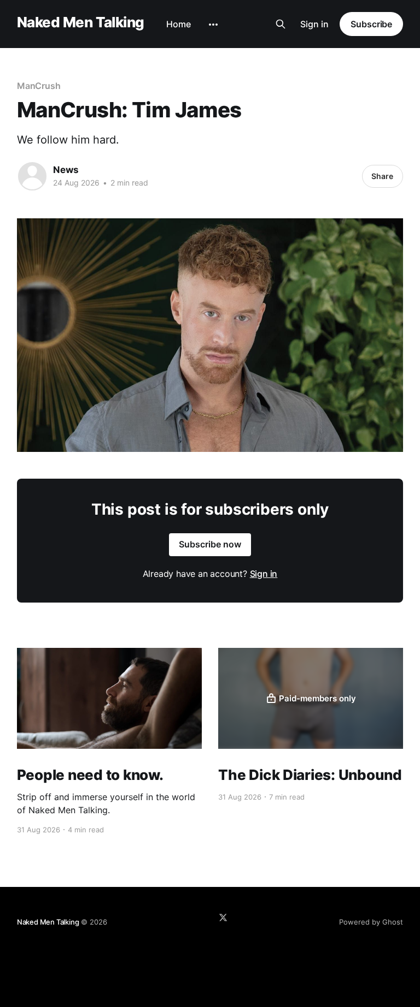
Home (178, 24)
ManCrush (39, 85)
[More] (213, 24)
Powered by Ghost (371, 921)
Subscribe (371, 24)
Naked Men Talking (80, 22)
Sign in (314, 24)
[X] (223, 917)
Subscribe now (210, 544)
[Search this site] (280, 24)
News (66, 169)
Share (382, 176)
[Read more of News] (32, 176)
